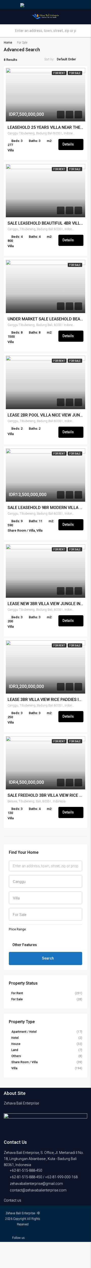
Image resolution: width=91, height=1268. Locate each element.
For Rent (59, 73)
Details (68, 144)
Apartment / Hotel (24, 1032)
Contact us (13, 1200)
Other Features (24, 945)
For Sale (75, 73)
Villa (14, 1068)
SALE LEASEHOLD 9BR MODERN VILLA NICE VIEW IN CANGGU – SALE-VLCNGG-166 (45, 507)
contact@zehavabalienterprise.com (38, 1190)
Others (16, 1056)
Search (48, 958)
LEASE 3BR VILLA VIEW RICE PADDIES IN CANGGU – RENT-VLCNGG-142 (45, 699)
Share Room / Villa (24, 1062)
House (15, 1044)
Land (14, 1050)
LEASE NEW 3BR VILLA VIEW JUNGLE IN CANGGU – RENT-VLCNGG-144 (45, 604)
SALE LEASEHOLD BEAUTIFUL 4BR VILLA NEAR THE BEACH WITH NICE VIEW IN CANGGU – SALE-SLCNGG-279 (45, 223)
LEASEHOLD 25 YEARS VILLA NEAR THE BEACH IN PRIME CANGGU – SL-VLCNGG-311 (45, 127)
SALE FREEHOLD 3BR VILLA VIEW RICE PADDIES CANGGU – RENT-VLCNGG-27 (45, 795)
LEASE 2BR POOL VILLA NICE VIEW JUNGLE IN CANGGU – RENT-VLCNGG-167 (45, 415)
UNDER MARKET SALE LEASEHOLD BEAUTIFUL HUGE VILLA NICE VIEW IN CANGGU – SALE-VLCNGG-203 (45, 319)
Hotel (15, 1038)
